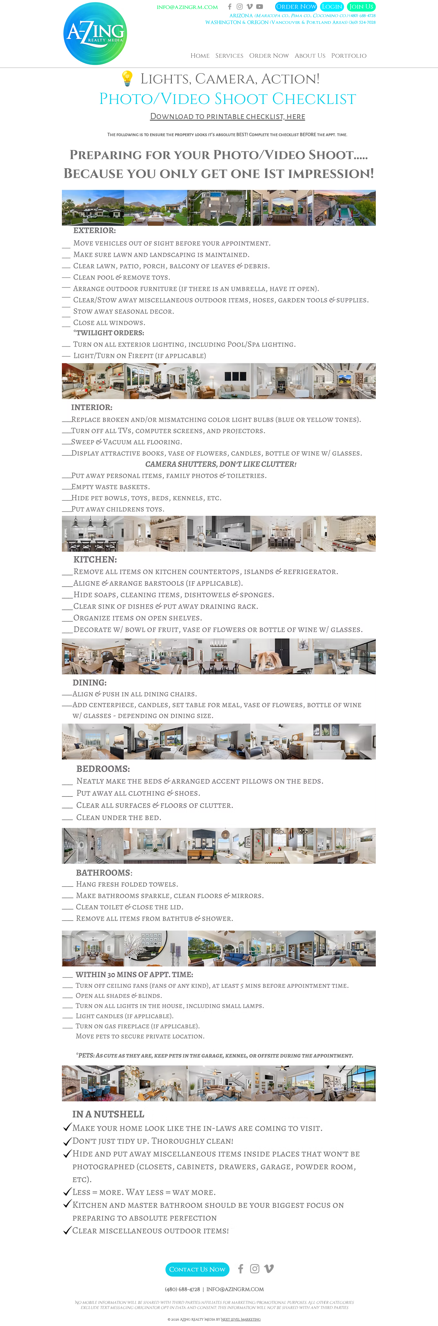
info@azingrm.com (187, 7)
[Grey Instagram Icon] (240, 7)
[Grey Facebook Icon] (230, 7)
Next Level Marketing (241, 1319)
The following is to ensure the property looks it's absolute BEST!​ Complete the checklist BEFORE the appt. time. (227, 135)
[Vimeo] (250, 7)
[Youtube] (260, 7)
